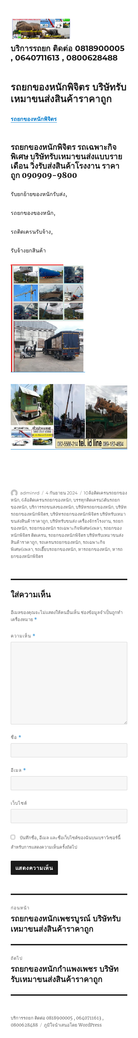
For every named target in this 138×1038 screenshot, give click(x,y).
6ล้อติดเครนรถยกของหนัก (46, 500)
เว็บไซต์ (19, 803)
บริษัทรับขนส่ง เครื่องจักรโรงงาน (80, 521)
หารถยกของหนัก (94, 549)
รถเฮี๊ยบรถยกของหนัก (55, 549)
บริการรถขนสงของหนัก (51, 507)
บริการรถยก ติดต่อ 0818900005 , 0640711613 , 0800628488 (68, 53)
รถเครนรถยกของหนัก (60, 542)
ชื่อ (16, 737)
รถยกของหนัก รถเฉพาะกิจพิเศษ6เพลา (65, 528)
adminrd (30, 493)
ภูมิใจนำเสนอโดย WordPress (73, 1025)
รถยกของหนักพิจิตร (34, 118)
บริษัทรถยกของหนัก (95, 507)
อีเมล (18, 770)
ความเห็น (23, 636)
